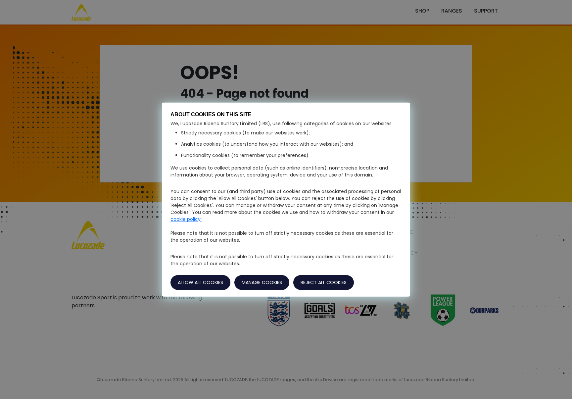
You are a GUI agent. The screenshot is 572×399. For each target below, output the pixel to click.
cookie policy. (186, 219)
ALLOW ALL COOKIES (200, 282)
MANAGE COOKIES (262, 282)
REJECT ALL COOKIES (324, 282)
